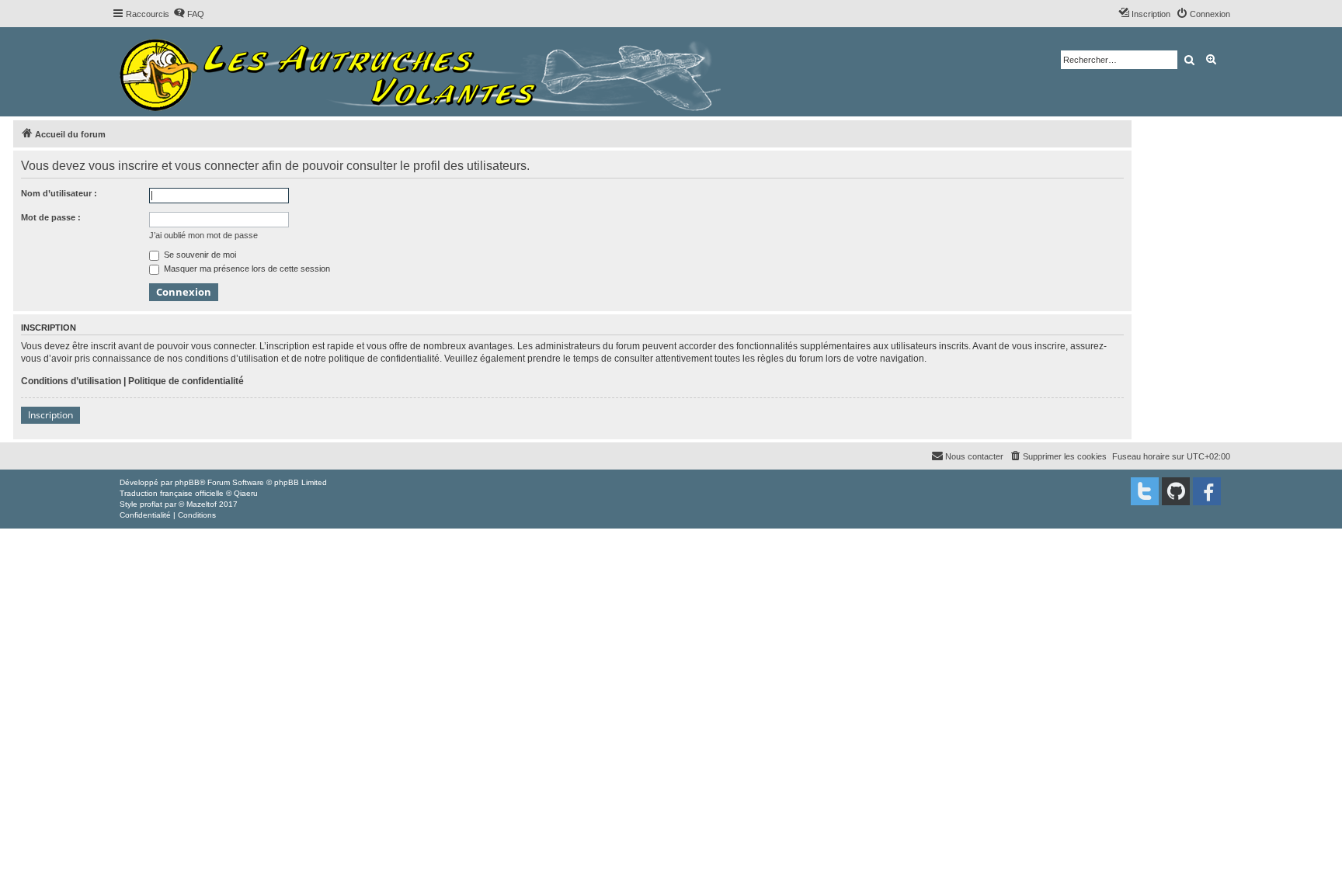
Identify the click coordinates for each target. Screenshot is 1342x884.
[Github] (1176, 491)
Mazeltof (201, 504)
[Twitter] (1145, 491)
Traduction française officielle (172, 493)
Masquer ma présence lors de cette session (246, 268)
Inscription (50, 414)
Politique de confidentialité (186, 381)
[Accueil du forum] (424, 72)
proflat (151, 504)
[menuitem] (188, 14)
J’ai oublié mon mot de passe (203, 235)
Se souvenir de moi (199, 254)
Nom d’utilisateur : (59, 193)
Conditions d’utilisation (71, 381)
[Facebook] (1207, 491)
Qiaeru (246, 493)
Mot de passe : (51, 217)
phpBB (187, 482)
